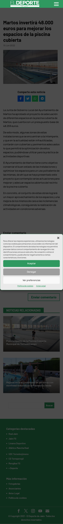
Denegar (31, 271)
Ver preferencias (31, 280)
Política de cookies (25, 286)
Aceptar (31, 263)
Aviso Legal (41, 286)
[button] (58, 237)
